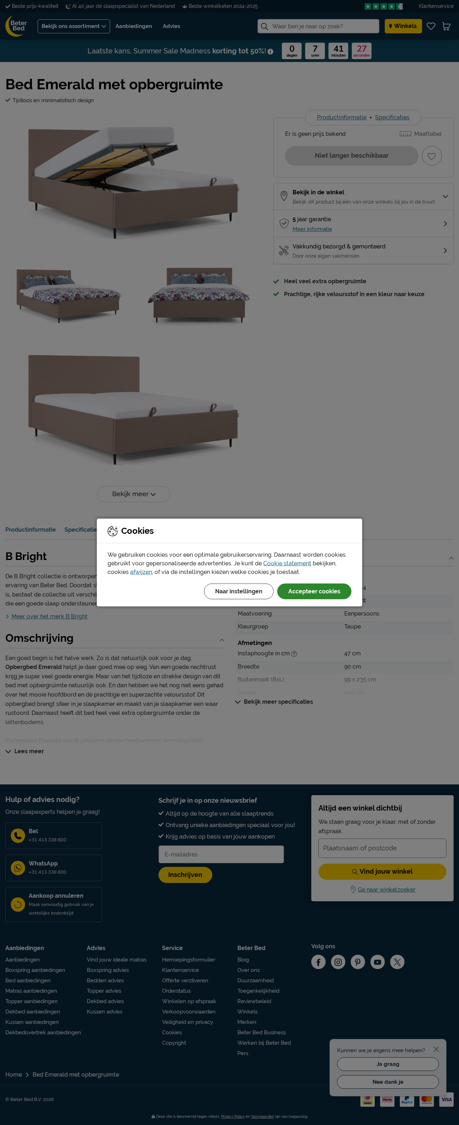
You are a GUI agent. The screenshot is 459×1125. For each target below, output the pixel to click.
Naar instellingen (238, 591)
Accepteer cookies (314, 591)
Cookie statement (287, 563)
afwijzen (141, 572)
